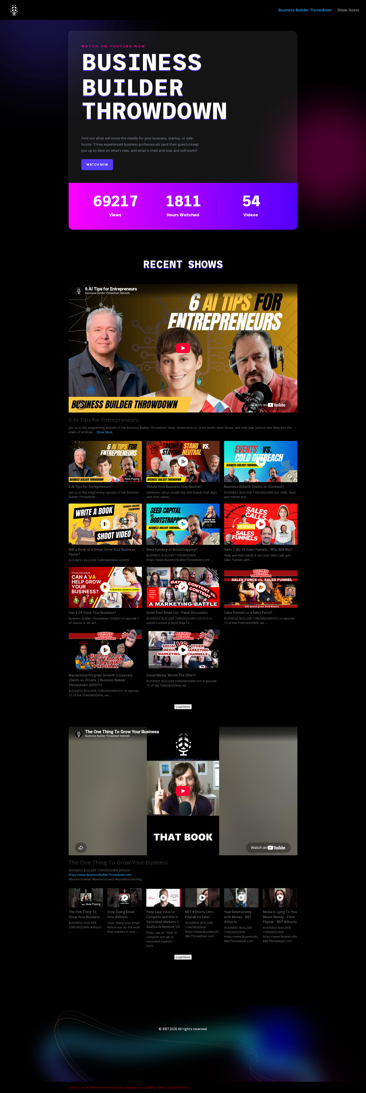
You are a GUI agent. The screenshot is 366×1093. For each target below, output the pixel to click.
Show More (104, 432)
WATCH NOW (97, 164)
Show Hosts (348, 10)
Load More (183, 707)
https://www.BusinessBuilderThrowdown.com (100, 875)
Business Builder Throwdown (305, 10)
